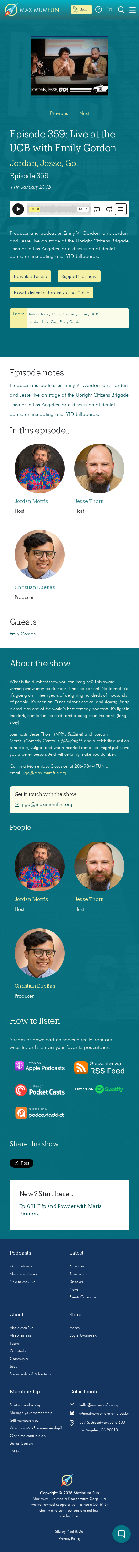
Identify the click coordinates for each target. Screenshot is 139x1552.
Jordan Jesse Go (43, 322)
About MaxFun (21, 1328)
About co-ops (21, 1336)
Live (84, 314)
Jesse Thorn (89, 501)
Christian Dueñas (35, 587)
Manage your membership (31, 1413)
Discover (76, 1282)
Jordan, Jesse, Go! (44, 163)
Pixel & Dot (75, 1532)
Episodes (77, 1266)
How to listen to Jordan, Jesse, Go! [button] (49, 292)
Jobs (13, 1367)
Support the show (79, 276)
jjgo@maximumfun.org (47, 804)
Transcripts (78, 1274)
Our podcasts (21, 1266)
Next (87, 113)
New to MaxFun (22, 1282)
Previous (55, 113)
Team (14, 1343)
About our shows (23, 1274)
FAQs (14, 1451)
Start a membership (25, 1405)
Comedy (70, 314)
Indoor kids (39, 314)
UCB (95, 314)
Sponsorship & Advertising (31, 1374)
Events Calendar (83, 1297)
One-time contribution (28, 1436)
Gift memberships (24, 1421)
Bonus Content (22, 1444)
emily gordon (71, 322)
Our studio (18, 1351)
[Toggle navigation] (132, 9)
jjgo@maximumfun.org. (45, 773)
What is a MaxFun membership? (36, 1428)
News (74, 1290)
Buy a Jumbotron (83, 1336)
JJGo (56, 314)
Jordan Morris (31, 501)
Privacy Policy (69, 1539)
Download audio (30, 276)
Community (19, 1359)
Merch (75, 1328)
